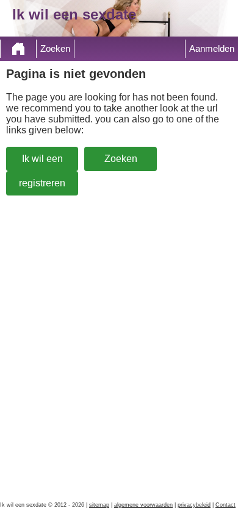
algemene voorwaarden (143, 505)
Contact (225, 505)
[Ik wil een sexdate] (18, 49)
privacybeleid (194, 505)
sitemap (99, 505)
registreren (42, 183)
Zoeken (55, 49)
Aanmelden (211, 49)
